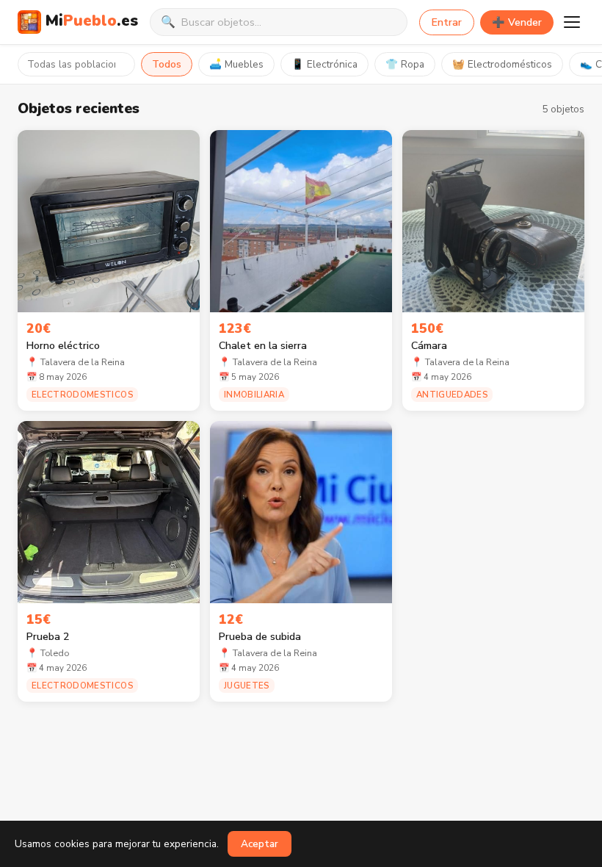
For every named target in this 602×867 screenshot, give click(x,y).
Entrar (447, 22)
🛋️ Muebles (236, 64)
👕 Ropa (404, 64)
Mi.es (92, 20)
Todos (166, 64)
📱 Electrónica (324, 64)
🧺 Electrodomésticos (502, 64)
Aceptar (259, 844)
